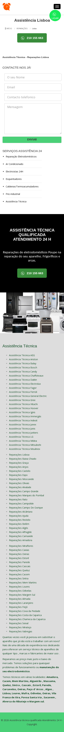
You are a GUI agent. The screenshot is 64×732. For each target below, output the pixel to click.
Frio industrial (13, 194)
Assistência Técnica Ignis (22, 412)
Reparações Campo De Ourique (26, 507)
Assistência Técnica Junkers (23, 432)
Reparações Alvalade (20, 487)
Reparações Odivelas (20, 590)
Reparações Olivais (19, 483)
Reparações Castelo (19, 470)
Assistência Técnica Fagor (23, 387)
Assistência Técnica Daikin (23, 379)
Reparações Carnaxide (21, 536)
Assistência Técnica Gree (22, 400)
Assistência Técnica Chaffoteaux (26, 375)
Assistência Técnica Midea (23, 440)
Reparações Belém (19, 523)
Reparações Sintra (18, 578)
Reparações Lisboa (19, 454)
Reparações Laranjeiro (21, 602)
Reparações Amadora (20, 540)
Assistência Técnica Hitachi (23, 404)
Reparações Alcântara (20, 511)
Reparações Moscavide (21, 479)
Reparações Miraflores (21, 545)
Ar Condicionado (14, 164)
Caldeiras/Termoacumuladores (22, 186)
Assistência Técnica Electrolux (25, 383)
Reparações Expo (18, 475)
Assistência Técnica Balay (22, 363)
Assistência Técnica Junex (22, 424)
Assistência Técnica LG (21, 436)
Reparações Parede (19, 562)
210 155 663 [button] (34, 38)
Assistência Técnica (16, 201)
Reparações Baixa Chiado (22, 458)
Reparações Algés (18, 527)
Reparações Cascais (19, 566)
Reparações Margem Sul (22, 594)
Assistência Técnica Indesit (23, 420)
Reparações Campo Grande (23, 491)
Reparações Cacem (19, 574)
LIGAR (55, 18)
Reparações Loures (19, 586)
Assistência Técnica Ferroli (23, 391)
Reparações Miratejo (20, 627)
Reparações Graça (19, 462)
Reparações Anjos (18, 466)
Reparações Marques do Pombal (26, 495)
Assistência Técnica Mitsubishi (25, 444)
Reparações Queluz (19, 570)
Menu (57, 6)
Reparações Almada (19, 598)
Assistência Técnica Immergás (25, 416)
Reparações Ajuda (18, 515)
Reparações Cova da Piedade (24, 611)
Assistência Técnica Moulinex (24, 448)
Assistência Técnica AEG (22, 355)
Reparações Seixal (18, 623)
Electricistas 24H (14, 171)
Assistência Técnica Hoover (23, 408)
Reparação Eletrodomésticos (21, 156)
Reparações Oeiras (19, 554)
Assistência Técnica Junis (22, 428)
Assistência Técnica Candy (23, 371)
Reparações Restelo (19, 519)
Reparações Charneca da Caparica (27, 619)
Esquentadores (14, 179)
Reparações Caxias (19, 549)
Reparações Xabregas (20, 631)
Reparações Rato (18, 499)
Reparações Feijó (18, 607)
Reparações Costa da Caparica (25, 615)
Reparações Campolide (21, 503)
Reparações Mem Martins (23, 582)
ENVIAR (32, 139)
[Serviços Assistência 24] (6, 6)
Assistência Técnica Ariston (23, 359)
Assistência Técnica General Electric (28, 396)
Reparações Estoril (19, 558)
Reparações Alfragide (20, 532)
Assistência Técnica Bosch (23, 367)
